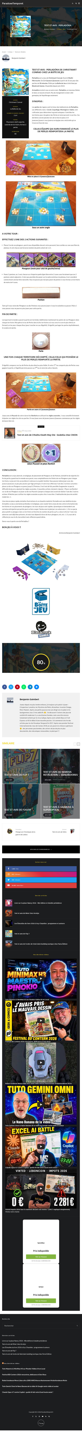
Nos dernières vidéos (12, 1363)
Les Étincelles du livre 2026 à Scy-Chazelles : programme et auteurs (39, 923)
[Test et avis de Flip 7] (21, 766)
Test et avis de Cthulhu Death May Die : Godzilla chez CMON (47, 435)
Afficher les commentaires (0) (40, 849)
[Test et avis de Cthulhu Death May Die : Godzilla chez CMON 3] (9, 433)
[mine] (8, 913)
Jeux (64, 29)
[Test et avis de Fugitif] (21, 801)
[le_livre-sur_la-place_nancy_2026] (8, 903)
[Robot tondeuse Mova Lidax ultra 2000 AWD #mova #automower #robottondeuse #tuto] (41, 1063)
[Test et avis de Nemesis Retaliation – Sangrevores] (60, 766)
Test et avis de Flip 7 (21, 934)
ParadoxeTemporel (12, 3)
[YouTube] (42, 1416)
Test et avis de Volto (59, 831)
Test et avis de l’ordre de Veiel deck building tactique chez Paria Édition (40, 944)
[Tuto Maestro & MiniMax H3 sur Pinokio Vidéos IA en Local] (41, 979)
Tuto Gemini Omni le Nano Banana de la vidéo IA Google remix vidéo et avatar (30, 1386)
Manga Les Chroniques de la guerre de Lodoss (25, 832)
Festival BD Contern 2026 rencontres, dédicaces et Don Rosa (24, 1375)
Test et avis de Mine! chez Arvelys (26, 913)
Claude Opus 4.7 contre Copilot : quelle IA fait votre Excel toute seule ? (27, 1392)
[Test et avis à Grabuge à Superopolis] (60, 801)
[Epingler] (17, 687)
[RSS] (45, 1416)
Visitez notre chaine (12, 1212)
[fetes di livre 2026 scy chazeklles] (8, 923)
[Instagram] (39, 1416)
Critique (59, 29)
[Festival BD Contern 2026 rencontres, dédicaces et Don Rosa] (41, 1021)
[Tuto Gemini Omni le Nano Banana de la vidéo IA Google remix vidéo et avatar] (41, 1105)
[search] (77, 1325)
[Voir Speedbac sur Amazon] (41, 1230)
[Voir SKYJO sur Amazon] (41, 1274)
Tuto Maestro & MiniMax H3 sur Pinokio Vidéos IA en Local (23, 1369)
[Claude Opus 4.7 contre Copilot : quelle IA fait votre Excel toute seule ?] (41, 1147)
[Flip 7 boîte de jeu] (8, 933)
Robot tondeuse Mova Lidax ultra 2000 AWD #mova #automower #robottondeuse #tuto (34, 1380)
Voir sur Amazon (41, 1257)
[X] (36, 1416)
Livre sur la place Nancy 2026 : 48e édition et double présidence (38, 903)
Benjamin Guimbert (49, 29)
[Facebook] (32, 1416)
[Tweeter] (11, 687)
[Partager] (4, 687)
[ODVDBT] (8, 943)
